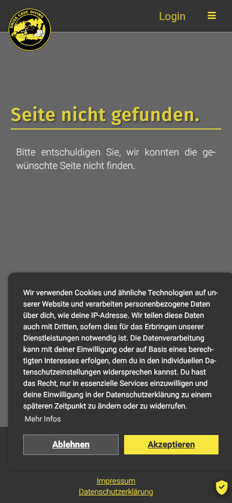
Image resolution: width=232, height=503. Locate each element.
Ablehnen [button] (71, 444)
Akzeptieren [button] (171, 444)
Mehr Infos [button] (43, 419)
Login (172, 16)
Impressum (116, 481)
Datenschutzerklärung (116, 492)
